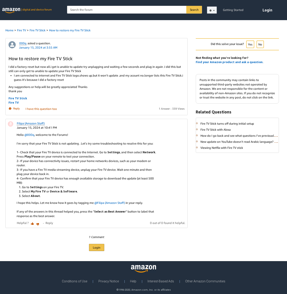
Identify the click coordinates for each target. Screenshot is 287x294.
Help (133, 281)
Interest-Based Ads (161, 281)
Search (194, 9)
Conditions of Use (74, 281)
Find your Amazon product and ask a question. (229, 62)
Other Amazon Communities (205, 281)
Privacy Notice (108, 281)
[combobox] (134, 10)
